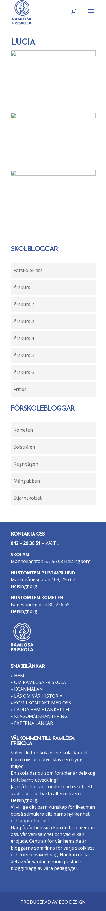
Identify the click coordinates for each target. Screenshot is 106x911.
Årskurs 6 (24, 372)
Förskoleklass (28, 270)
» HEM (17, 675)
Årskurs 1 (24, 287)
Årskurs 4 (24, 338)
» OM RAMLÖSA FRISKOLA (38, 682)
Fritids (20, 389)
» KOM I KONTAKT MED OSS (41, 703)
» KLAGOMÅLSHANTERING (39, 716)
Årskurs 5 (24, 355)
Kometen (23, 430)
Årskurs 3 (24, 321)
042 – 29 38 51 (26, 543)
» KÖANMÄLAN (27, 689)
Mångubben (27, 481)
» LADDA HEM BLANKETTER (41, 709)
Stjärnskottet (28, 498)
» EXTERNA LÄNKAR (32, 723)
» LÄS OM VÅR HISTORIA (36, 696)
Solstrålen (24, 447)
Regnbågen (26, 464)
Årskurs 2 (24, 304)
